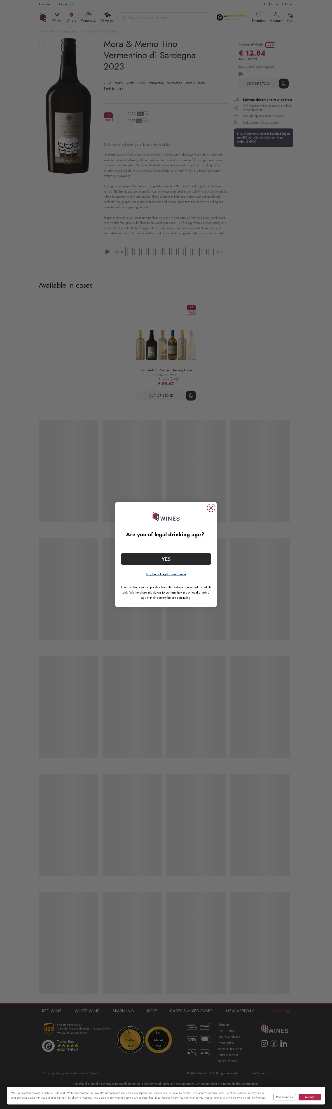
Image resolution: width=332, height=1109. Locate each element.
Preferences (284, 1097)
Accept (310, 1097)
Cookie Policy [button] (169, 1098)
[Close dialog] (211, 508)
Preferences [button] (258, 1098)
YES (166, 559)
